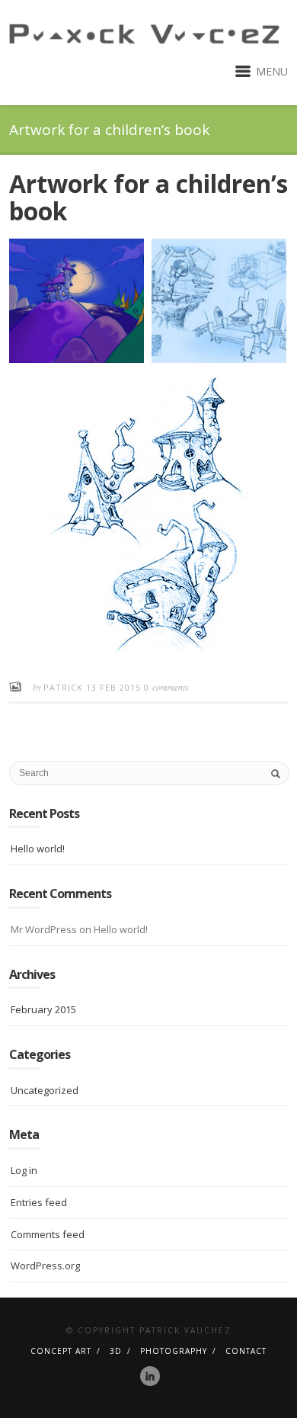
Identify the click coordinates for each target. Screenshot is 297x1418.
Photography (173, 1351)
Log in (24, 1170)
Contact (246, 1351)
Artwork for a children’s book (148, 196)
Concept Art (60, 1351)
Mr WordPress (44, 929)
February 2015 (43, 1009)
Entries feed (39, 1202)
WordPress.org (45, 1265)
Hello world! (38, 848)
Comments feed (48, 1234)
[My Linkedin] (150, 1376)
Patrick (64, 687)
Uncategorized (44, 1090)
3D (116, 1351)
